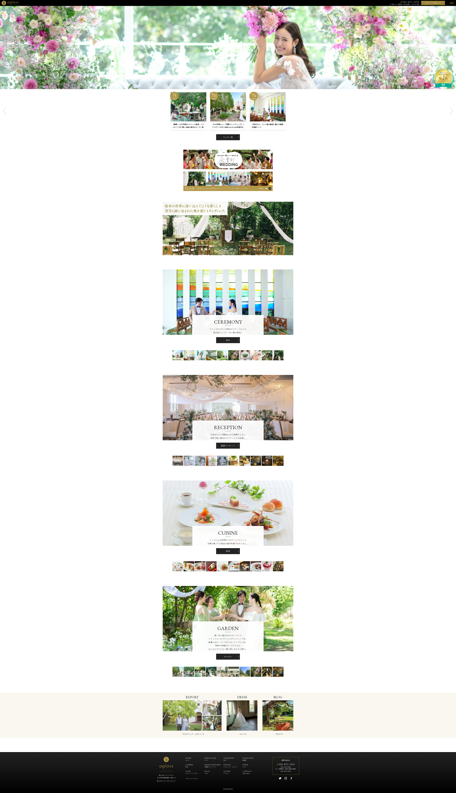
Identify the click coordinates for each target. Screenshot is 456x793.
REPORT (230, 766)
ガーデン (228, 656)
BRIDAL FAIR (210, 759)
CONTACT (247, 772)
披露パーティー (228, 445)
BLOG (207, 772)
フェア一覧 (228, 137)
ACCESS (226, 772)
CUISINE (189, 766)
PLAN (191, 772)
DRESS (245, 766)
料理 (228, 551)
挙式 (228, 340)
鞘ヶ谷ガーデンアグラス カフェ (165, 781)
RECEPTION (247, 759)
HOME (188, 759)
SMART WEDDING (212, 766)
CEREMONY (228, 759)
